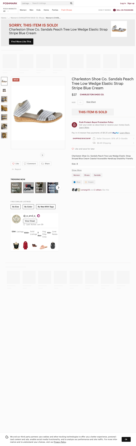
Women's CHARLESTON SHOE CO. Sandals (53, 18)
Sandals (97, 175)
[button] (26, 3)
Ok (126, 439)
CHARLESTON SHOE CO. (92, 94)
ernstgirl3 (85, 190)
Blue (78, 182)
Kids (39, 10)
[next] (42, 155)
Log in (123, 3)
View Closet (30, 221)
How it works (104, 10)
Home (46, 10)
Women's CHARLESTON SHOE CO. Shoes (27, 18)
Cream (91, 182)
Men (31, 10)
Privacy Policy (60, 442)
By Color (28, 206)
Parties (55, 10)
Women (23, 10)
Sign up (131, 3)
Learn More (125, 133)
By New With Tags (46, 206)
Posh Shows (66, 10)
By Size (15, 206)
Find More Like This (21, 41)
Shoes (87, 175)
